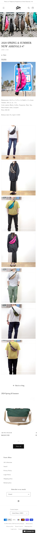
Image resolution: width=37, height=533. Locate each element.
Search (5, 466)
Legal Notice (7, 474)
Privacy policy (9, 526)
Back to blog (19, 385)
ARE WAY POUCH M (6, 432)
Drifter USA (11, 523)
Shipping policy (8, 478)
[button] (4, 8)
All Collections (8, 462)
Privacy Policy (8, 470)
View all (18, 446)
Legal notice (14, 529)
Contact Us (29, 531)
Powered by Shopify (19, 523)
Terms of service (19, 526)
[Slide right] (22, 441)
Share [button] (4, 55)
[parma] (18, 96)
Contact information (23, 529)
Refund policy (7, 483)
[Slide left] (15, 441)
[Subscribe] (28, 494)
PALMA (3, 59)
